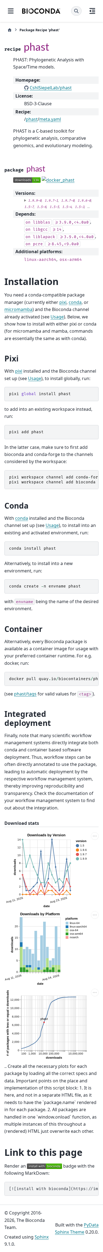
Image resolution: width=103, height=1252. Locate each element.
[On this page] (92, 11)
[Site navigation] (10, 11)
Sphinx (42, 1237)
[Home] (9, 30)
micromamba (18, 309)
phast (32, 119)
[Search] (76, 11)
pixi (62, 302)
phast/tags (25, 694)
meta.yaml (50, 119)
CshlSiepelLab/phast (51, 88)
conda (75, 302)
